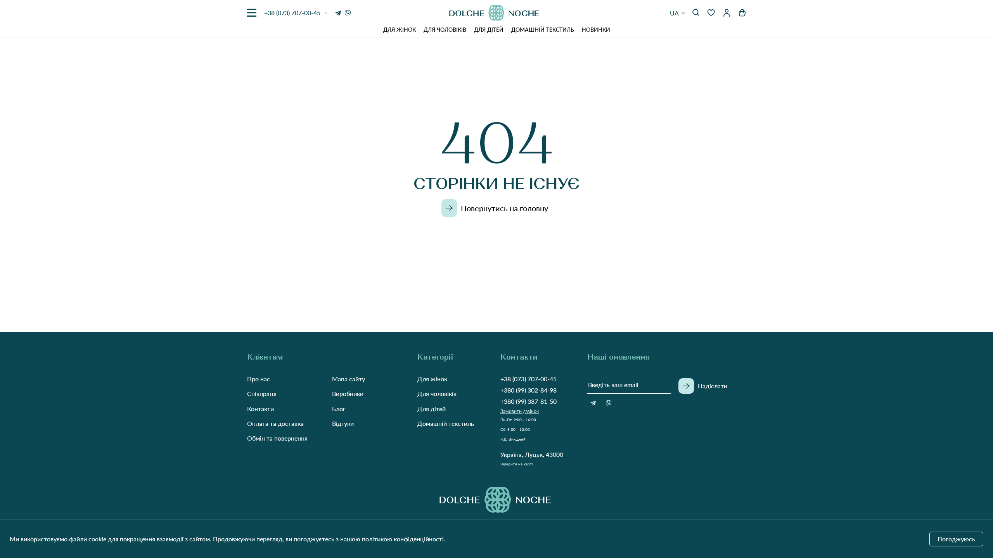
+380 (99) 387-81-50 (528, 401)
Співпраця (262, 393)
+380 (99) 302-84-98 (528, 390)
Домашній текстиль (542, 29)
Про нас (258, 378)
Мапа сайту (348, 378)
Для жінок (399, 29)
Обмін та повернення (277, 438)
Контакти (260, 408)
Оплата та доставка (275, 423)
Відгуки (343, 423)
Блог (339, 408)
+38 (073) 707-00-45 (528, 378)
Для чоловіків (445, 29)
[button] (678, 13)
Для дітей (488, 29)
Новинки (596, 29)
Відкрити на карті (516, 464)
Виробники (347, 393)
